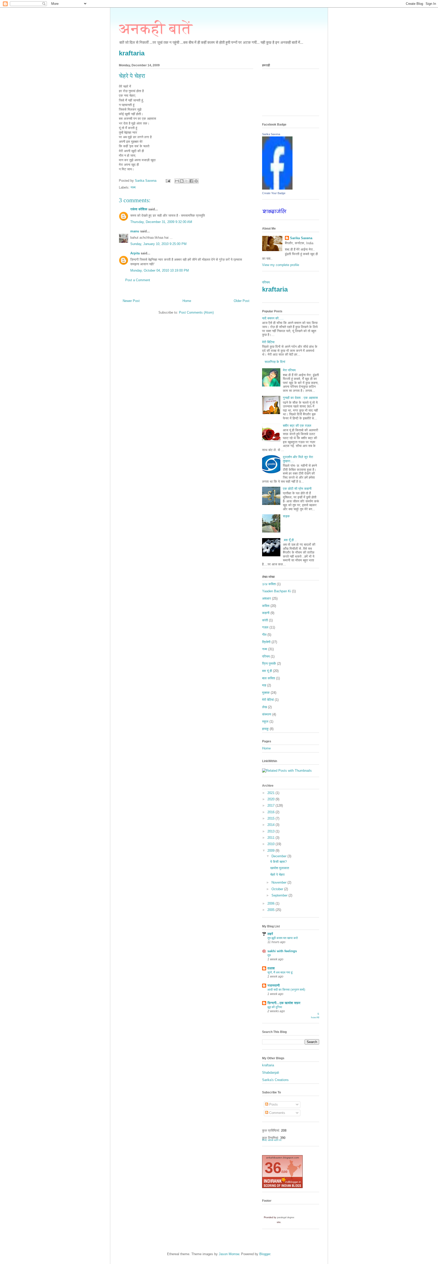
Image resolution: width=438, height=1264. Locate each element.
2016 (271, 812)
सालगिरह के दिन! (275, 362)
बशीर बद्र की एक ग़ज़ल (297, 425)
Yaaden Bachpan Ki (276, 591)
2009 (271, 850)
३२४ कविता (269, 584)
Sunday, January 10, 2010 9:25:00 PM (158, 244)
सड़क (286, 516)
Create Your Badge (273, 193)
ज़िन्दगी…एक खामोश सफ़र (283, 1003)
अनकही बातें (155, 28)
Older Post (241, 301)
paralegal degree (285, 1217)
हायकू (265, 729)
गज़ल (265, 627)
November (279, 882)
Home (186, 301)
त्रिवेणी (266, 642)
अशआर (266, 598)
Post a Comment (137, 280)
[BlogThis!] (181, 181)
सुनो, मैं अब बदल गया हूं (280, 972)
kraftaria (131, 53)
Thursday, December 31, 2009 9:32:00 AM (161, 222)
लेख (264, 707)
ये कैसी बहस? (278, 862)
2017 (271, 805)
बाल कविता (268, 678)
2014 (271, 825)
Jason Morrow (229, 1254)
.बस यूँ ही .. (290, 540)
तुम (269, 955)
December (279, 856)
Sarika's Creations (275, 1080)
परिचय (266, 282)
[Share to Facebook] (191, 181)
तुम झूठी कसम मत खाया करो (282, 938)
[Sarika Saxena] (277, 188)
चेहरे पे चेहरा (277, 874)
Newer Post (131, 301)
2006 (271, 903)
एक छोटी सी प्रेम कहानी (297, 489)
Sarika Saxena (271, 134)
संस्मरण (266, 714)
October (277, 889)
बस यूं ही (267, 671)
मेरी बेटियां (268, 700)
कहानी (265, 613)
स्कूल (265, 721)
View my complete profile (280, 265)
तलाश (271, 968)
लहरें (270, 934)
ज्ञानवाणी (273, 985)
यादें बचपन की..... (273, 318)
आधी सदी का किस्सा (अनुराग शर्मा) (286, 989)
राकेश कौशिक (139, 209)
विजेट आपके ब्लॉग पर (271, 1140)
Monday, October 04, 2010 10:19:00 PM (159, 270)
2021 (271, 793)
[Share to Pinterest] (196, 181)
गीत (264, 635)
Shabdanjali (270, 1072)
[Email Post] (167, 180)
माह (264, 685)
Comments (276, 1113)
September (279, 895)
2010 (271, 844)
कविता (265, 606)
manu (134, 231)
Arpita (135, 253)
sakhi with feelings (282, 951)
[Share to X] (186, 181)
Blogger (264, 1254)
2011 (271, 838)
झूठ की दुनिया (274, 1007)
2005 (271, 910)
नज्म (133, 187)
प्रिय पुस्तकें (269, 663)
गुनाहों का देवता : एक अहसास (300, 398)
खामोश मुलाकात (279, 868)
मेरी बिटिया (268, 342)
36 (273, 1167)
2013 (271, 831)
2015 (271, 818)
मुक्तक (266, 693)
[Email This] (176, 181)
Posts (273, 1104)
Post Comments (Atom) (196, 312)
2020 (271, 799)
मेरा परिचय (289, 370)
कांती (265, 620)
